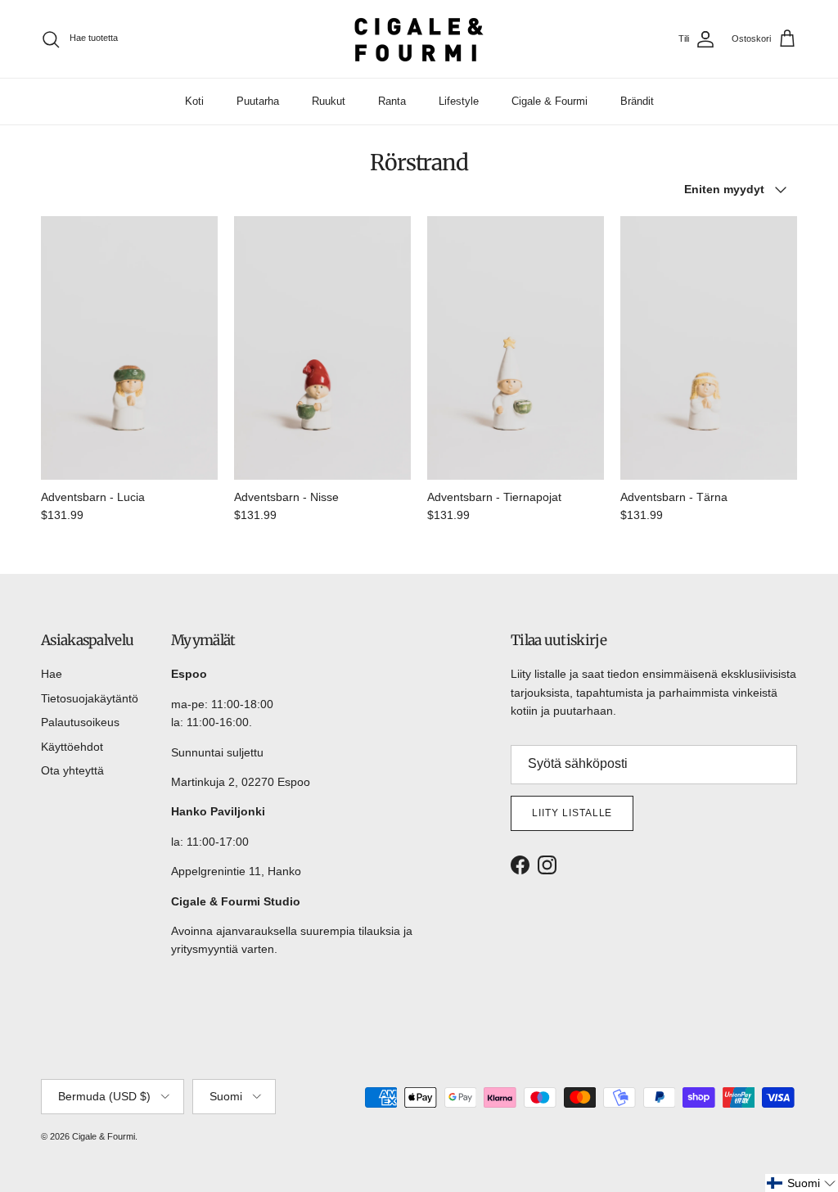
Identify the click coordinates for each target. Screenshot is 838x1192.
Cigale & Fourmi (549, 101)
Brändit (637, 101)
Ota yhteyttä (72, 770)
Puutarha (258, 101)
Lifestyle (459, 101)
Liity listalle (572, 813)
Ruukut (328, 101)
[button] (801, 1183)
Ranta (392, 101)
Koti (194, 101)
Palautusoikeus (80, 722)
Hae (51, 673)
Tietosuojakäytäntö (89, 698)
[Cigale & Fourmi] (419, 38)
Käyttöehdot (72, 746)
